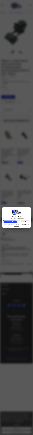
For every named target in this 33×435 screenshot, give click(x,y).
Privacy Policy (16, 226)
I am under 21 (23, 221)
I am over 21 (10, 221)
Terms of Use (24, 224)
